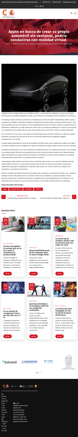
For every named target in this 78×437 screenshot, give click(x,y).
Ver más (7, 273)
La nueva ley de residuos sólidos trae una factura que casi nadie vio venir (64, 242)
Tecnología (28, 189)
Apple (20, 113)
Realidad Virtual (16, 189)
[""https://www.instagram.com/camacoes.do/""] (38, 6)
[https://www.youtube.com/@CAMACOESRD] (40, 6)
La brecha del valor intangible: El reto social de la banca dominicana (63, 312)
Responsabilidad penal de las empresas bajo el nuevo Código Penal (39, 252)
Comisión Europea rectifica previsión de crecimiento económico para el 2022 (23, 197)
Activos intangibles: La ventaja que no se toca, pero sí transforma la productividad (12, 250)
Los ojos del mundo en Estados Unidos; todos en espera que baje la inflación (58, 197)
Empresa (33, 247)
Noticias (7, 308)
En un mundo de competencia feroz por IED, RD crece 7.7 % (12, 314)
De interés (8, 243)
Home (8, 44)
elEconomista (18, 185)
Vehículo (38, 189)
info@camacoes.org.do (20, 405)
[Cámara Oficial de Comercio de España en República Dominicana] (8, 14)
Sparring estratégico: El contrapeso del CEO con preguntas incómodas (39, 307)
